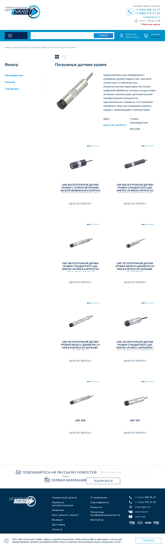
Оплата (57, 529)
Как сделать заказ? (65, 515)
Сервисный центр (64, 497)
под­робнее (80, 210)
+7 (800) (145, 502)
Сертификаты (99, 502)
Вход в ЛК (131, 34)
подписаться (103, 481)
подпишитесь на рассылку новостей (60, 472)
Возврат (57, 520)
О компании (98, 497)
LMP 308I (80, 421)
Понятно (148, 540)
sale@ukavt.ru (151, 17)
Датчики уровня (39, 48)
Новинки (58, 510)
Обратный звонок (150, 24)
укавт (22, 501)
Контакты (97, 520)
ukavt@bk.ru (143, 507)
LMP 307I (135, 421)
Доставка (58, 524)
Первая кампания (68, 480)
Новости (96, 507)
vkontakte (141, 512)
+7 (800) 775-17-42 (147, 13)
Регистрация (132, 37)
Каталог (26, 48)
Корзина (155, 35)
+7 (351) (145, 497)
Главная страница (13, 48)
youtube (140, 517)
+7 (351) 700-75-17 (147, 10)
